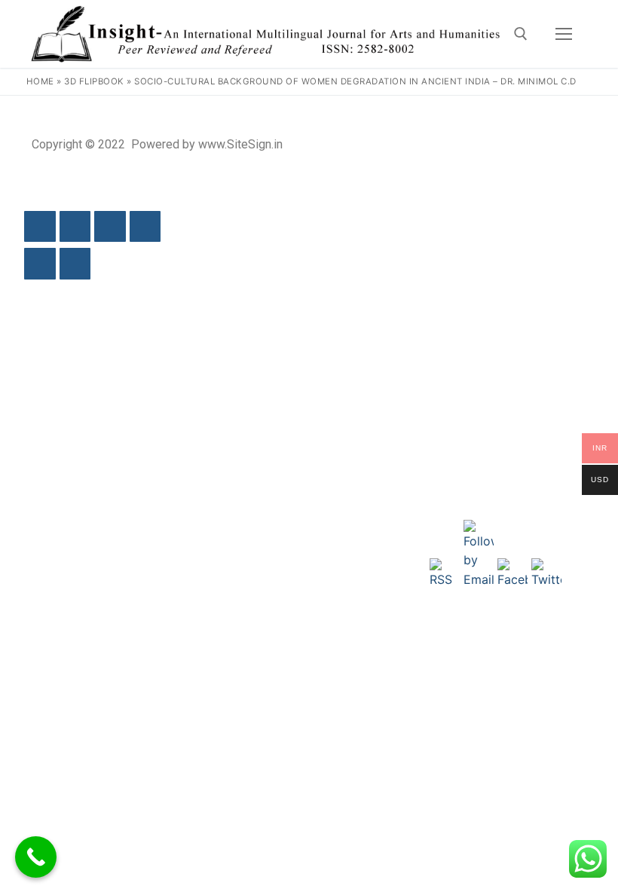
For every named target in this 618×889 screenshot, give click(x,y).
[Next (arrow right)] (75, 264)
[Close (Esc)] (145, 227)
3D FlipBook (94, 81)
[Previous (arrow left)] (40, 264)
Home (40, 81)
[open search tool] (521, 34)
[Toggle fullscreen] (75, 227)
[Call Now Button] (36, 857)
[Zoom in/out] (40, 227)
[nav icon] (564, 34)
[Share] (110, 227)
